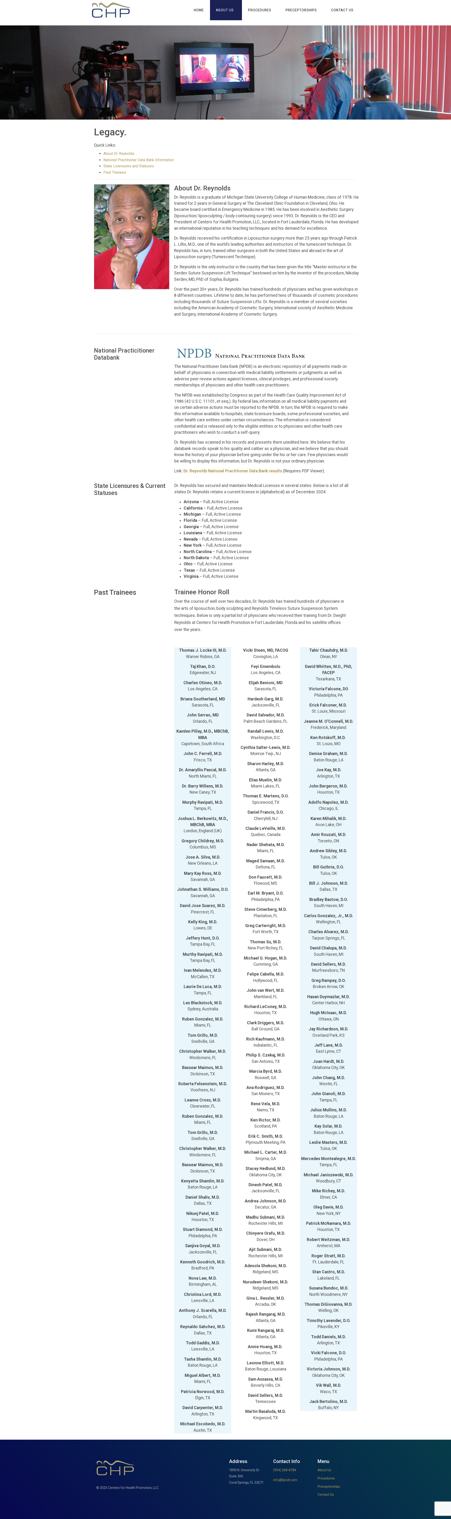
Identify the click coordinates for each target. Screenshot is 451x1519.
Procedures (259, 10)
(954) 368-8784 (284, 1470)
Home (199, 10)
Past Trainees (114, 172)
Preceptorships (301, 10)
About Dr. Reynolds (118, 153)
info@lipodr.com (285, 1480)
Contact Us (342, 10)
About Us (225, 10)
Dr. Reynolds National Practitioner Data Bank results (232, 471)
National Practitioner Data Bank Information (138, 160)
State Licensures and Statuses (128, 166)
